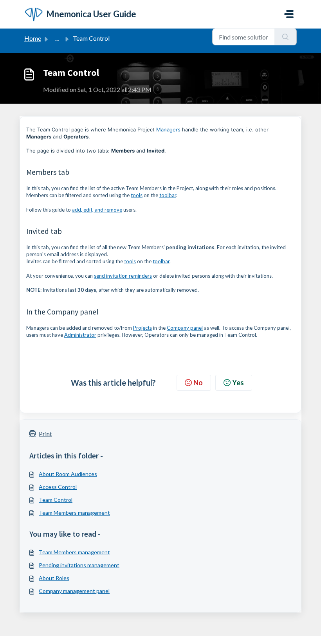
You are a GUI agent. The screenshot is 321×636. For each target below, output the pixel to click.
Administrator (80, 335)
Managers (168, 129)
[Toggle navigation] (289, 14)
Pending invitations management (79, 565)
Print (45, 433)
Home (32, 38)
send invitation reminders (123, 276)
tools (136, 195)
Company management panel (74, 590)
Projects (142, 328)
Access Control (58, 486)
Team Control (55, 499)
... (57, 38)
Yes (238, 382)
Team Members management (74, 512)
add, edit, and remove (97, 210)
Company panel (185, 328)
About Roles (54, 578)
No (198, 382)
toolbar (167, 195)
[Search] (285, 36)
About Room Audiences (68, 474)
